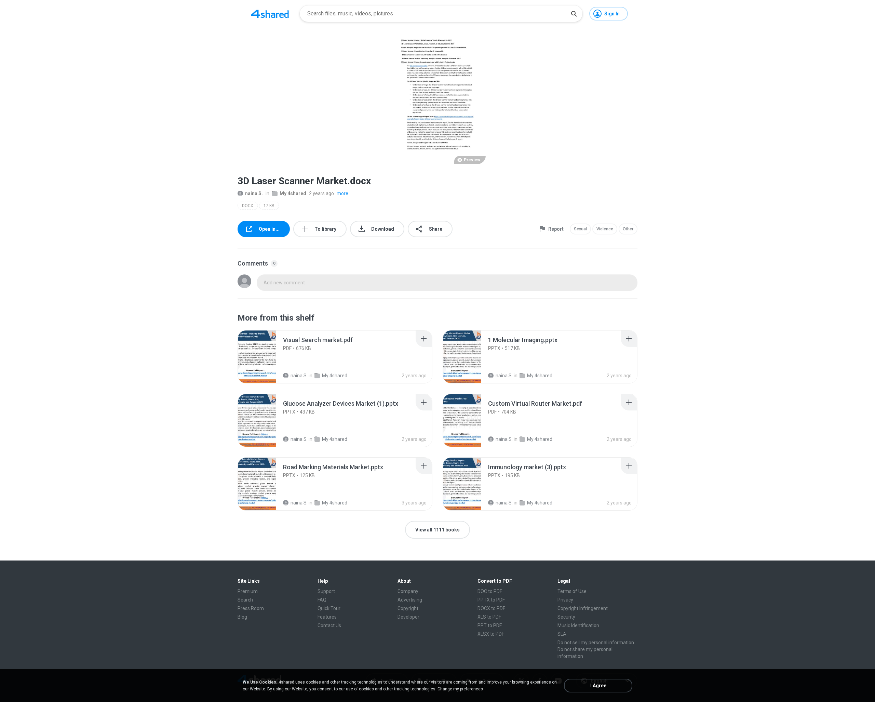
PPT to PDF (489, 625)
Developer (408, 617)
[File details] (264, 356)
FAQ (322, 600)
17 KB (269, 205)
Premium (248, 591)
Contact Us (329, 625)
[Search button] (574, 13)
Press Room (251, 608)
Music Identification (578, 625)
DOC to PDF (489, 591)
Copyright (408, 608)
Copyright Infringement (582, 608)
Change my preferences (460, 689)
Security (566, 617)
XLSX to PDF (490, 634)
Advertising (410, 600)
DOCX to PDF (491, 608)
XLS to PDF (489, 617)
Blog (242, 617)
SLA (561, 634)
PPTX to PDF (491, 600)
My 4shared (293, 193)
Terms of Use (572, 591)
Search (245, 600)
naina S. (254, 193)
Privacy (565, 600)
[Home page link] (270, 13)
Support (326, 591)
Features (327, 617)
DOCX (247, 205)
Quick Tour (329, 608)
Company (408, 591)
